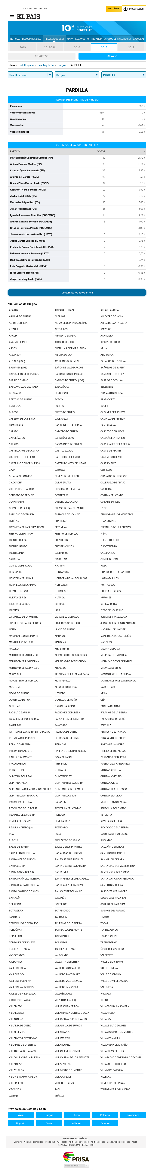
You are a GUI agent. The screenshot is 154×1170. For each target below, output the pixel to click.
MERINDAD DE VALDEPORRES (116, 661)
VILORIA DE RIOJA (64, 1083)
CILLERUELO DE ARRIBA (21, 489)
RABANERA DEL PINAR (21, 802)
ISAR (57, 610)
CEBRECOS (106, 469)
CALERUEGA (61, 418)
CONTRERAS (62, 495)
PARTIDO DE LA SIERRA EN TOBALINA (29, 731)
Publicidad (50, 1142)
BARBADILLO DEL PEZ (112, 374)
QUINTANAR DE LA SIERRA (69, 782)
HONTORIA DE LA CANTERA (115, 572)
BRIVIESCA (14, 406)
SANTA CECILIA (17, 865)
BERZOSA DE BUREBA (20, 399)
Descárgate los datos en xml (77, 292)
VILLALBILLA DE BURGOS (68, 1025)
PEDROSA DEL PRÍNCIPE (22, 738)
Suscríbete (113, 9)
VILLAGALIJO (16, 1019)
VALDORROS (16, 961)
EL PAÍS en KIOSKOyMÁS (69, 1145)
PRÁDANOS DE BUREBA (113, 757)
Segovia (20, 1123)
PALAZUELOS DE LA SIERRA (69, 719)
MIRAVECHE (15, 674)
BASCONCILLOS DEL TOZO (23, 386)
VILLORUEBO (16, 1083)
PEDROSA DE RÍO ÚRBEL (68, 738)
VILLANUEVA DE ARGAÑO (114, 1044)
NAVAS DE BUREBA (19, 693)
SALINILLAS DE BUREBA (22, 853)
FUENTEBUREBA (17, 540)
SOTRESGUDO (62, 910)
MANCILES (106, 642)
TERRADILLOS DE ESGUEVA (23, 923)
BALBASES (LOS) (18, 367)
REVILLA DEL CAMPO (20, 821)
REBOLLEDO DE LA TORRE (23, 808)
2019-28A (50, 47)
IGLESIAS (14, 610)
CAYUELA (60, 469)
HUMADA (60, 597)
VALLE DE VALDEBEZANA (68, 980)
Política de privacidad (79, 1142)
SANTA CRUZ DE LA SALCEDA (70, 865)
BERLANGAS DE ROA (111, 393)
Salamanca (133, 1114)
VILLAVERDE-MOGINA (112, 1070)
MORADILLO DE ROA (66, 687)
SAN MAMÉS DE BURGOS (22, 859)
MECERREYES (62, 648)
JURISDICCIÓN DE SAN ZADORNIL (118, 623)
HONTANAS (15, 572)
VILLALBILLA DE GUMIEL (113, 1025)
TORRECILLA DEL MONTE (68, 929)
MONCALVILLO (62, 680)
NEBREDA (60, 693)
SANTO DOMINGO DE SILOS (24, 891)
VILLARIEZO (15, 1064)
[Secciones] (12, 16)
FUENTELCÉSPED (109, 540)
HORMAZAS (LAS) (109, 578)
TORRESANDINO (109, 936)
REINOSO (60, 814)
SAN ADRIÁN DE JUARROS (69, 853)
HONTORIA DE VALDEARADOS (71, 578)
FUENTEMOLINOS (64, 546)
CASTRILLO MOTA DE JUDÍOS (70, 463)
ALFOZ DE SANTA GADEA (113, 322)
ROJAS (58, 834)
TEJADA (104, 917)
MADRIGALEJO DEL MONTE (23, 636)
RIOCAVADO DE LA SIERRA (114, 827)
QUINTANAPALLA (18, 782)
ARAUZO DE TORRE (110, 342)
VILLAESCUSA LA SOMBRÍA (115, 1006)
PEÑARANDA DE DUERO (113, 738)
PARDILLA (105, 725)
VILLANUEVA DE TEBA (112, 1051)
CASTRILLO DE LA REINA (22, 457)
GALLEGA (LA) (107, 552)
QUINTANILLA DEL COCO (113, 789)
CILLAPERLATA (63, 482)
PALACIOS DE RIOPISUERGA (24, 719)
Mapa (70, 39)
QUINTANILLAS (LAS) (66, 795)
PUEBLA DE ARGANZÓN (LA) (115, 763)
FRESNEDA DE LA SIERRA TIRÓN (26, 527)
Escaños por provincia (88, 39)
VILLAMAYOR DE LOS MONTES (116, 1032)
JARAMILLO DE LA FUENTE (23, 616)
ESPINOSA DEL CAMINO (67, 514)
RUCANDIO (106, 840)
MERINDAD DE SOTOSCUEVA (70, 661)
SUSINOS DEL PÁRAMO (112, 910)
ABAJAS (13, 310)
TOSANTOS (61, 942)
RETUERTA (106, 814)
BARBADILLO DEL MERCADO (70, 374)
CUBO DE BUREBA (110, 501)
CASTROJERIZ (108, 463)
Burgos (49, 1114)
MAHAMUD (60, 636)
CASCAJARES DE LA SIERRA (115, 444)
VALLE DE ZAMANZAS (66, 987)
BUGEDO (59, 406)
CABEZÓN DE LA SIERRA (22, 418)
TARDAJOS (61, 917)
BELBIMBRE (106, 386)
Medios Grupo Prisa (76, 1165)
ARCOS (13, 348)
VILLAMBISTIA (62, 1038)
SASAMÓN (60, 897)
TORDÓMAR (15, 929)
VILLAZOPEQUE (63, 1076)
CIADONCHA (15, 482)
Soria (49, 1123)
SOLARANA (15, 904)
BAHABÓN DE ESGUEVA (113, 361)
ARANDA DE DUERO (65, 335)
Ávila (20, 1114)
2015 (104, 47)
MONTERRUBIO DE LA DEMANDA (118, 680)
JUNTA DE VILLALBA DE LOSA (25, 623)
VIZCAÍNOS (15, 1089)
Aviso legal (62, 1142)
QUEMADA (60, 770)
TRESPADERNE (108, 942)
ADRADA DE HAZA (64, 310)
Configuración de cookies (118, 1142)
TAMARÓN (14, 917)
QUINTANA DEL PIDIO (20, 776)
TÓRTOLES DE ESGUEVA (22, 942)
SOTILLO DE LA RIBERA (112, 904)
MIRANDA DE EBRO (110, 667)
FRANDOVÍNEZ (108, 521)
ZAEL (57, 1089)
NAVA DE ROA (107, 687)
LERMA (13, 629)
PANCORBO (61, 725)
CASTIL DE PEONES (111, 450)
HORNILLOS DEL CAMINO (22, 584)
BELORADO (15, 393)
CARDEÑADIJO (17, 437)
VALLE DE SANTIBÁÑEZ (67, 974)
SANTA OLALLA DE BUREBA (24, 885)
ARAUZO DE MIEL (18, 342)
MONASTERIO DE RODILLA (23, 680)
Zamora (105, 1123)
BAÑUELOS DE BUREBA (112, 367)
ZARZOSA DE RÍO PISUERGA (115, 1089)
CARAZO (13, 431)
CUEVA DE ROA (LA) (19, 508)
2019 (23, 47)
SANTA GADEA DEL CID (21, 872)
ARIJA (103, 348)
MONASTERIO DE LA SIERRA (115, 674)
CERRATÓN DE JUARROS (113, 476)
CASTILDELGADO (64, 450)
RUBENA (13, 840)
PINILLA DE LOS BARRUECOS (70, 750)
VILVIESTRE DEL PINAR (112, 1083)
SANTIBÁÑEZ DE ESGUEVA (69, 885)
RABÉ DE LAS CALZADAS (113, 802)
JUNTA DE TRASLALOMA (113, 616)
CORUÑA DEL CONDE (111, 495)
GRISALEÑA (61, 559)
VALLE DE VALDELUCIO (21, 987)
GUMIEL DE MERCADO (20, 565)
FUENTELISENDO (18, 546)
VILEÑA (104, 1000)
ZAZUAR (13, 1095)
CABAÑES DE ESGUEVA (112, 412)
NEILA (103, 693)
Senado (112, 56)
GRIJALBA (14, 559)
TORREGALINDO (109, 929)
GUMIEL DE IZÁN (109, 559)
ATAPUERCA (106, 354)
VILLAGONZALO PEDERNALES (71, 1019)
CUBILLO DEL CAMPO (66, 501)
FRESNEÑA (61, 527)
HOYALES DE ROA (18, 591)
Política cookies (98, 1142)
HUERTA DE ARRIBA (111, 591)
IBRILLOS (60, 604)
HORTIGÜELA (107, 584)
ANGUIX (13, 335)
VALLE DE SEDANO (110, 974)
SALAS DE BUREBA (19, 846)
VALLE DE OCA (17, 974)
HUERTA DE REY (17, 597)
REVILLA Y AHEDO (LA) (21, 827)
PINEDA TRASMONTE (20, 750)
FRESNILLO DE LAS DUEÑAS (115, 527)
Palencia (105, 1114)
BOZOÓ (59, 399)
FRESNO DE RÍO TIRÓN (21, 533)
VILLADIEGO (15, 1006)
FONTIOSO (60, 521)
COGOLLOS (106, 489)
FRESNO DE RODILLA (66, 533)
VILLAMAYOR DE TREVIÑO (23, 1038)
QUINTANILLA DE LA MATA (69, 789)
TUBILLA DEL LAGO (65, 949)
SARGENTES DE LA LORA (113, 891)
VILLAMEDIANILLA (110, 1038)
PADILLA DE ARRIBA (19, 712)
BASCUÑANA (62, 386)
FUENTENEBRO (108, 546)
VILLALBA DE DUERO (20, 1025)
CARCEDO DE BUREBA (67, 431)
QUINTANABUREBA (110, 770)
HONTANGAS (62, 572)
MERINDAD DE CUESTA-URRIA (71, 655)
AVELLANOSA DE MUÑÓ (67, 361)
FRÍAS (103, 533)
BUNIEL (104, 406)
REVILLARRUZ (62, 821)
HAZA (103, 565)
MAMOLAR (60, 642)
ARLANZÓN (15, 354)
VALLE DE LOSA (17, 968)
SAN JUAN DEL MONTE (112, 853)
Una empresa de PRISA (76, 1156)
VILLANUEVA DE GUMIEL (68, 1051)
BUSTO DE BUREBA (65, 412)
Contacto (18, 1142)
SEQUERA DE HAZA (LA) (113, 897)
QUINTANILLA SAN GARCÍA (23, 795)
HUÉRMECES (61, 591)
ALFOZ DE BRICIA (18, 322)
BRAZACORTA (107, 399)
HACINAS (60, 565)
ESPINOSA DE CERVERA (22, 514)
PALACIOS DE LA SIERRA (113, 712)
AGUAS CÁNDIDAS (110, 310)
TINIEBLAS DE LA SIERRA (68, 923)
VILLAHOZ (105, 1019)
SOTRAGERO (16, 910)
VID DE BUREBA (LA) (20, 1000)
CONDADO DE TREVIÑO (21, 495)
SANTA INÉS (61, 872)
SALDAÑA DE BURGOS (112, 846)
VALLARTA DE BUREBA (67, 961)
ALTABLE (13, 329)
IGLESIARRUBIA (108, 604)
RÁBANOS (60, 802)
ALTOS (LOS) (61, 329)
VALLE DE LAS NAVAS (112, 961)
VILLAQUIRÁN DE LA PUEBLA (24, 1057)
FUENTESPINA (16, 552)
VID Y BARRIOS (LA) (65, 1000)
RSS (91, 1145)
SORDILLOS (61, 904)
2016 (77, 47)
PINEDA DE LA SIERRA (112, 744)
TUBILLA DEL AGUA (19, 949)
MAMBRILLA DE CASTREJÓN (115, 636)
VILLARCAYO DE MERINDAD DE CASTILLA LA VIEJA (121, 1057)
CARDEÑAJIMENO (64, 437)
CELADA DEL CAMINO (20, 476)
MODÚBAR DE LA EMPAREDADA (72, 674)
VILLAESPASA (16, 1012)
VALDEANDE (61, 955)
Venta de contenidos (33, 1142)
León (77, 1114)
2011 (131, 47)
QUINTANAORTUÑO (111, 776)
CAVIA (12, 469)
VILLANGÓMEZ (62, 1044)
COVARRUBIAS (17, 501)
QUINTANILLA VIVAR (111, 795)
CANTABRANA (108, 425)
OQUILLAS (14, 706)
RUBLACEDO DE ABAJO (67, 840)
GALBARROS (61, 552)
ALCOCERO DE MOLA (111, 316)
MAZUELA (14, 648)
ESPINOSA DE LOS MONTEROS (117, 514)
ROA (11, 834)
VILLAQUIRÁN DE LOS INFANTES (72, 1057)
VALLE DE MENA (109, 968)
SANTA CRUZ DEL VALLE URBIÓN (118, 865)
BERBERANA (61, 393)
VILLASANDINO (63, 1064)
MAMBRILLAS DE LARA (21, 642)
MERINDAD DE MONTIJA (113, 655)
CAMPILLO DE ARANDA (112, 418)
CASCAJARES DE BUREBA (68, 444)
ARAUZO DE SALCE (65, 342)
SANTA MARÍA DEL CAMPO (114, 872)
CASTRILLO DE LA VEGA (67, 457)
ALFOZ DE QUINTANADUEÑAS (71, 322)
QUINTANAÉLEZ (63, 776)
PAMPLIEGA (15, 725)
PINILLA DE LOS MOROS (113, 750)
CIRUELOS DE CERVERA (67, 489)
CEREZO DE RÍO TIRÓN (67, 476)
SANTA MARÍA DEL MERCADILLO (72, 878)
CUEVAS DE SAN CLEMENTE (70, 508)
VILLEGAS (105, 1076)
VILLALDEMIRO (17, 1032)
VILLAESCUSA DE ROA (67, 1006)
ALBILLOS (60, 316)
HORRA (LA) (61, 584)
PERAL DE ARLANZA (20, 744)
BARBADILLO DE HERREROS (24, 374)
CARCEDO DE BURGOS (112, 431)
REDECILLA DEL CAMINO (68, 808)
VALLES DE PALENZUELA (22, 993)
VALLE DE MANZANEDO (67, 968)
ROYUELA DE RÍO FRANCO (114, 834)
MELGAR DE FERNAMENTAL (23, 655)
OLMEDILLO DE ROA (19, 699)
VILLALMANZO (62, 1032)
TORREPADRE (62, 936)
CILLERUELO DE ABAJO (112, 482)
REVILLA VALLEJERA (111, 821)
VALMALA (105, 993)
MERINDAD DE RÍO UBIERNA (24, 661)
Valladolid (77, 1123)
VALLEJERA (106, 987)
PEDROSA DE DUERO (66, 731)
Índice (85, 1145)
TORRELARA (15, 936)
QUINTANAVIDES (109, 782)
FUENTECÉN (61, 540)
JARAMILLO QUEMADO (67, 616)
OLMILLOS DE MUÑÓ (66, 699)
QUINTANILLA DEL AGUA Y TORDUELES (30, 789)
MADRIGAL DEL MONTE (112, 629)
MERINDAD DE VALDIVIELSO (24, 667)
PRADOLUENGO (17, 763)
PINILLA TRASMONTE (20, 757)
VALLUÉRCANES (63, 993)
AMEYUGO (105, 329)
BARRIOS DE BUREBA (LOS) (69, 380)
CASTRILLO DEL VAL (111, 457)
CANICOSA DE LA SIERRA (68, 425)
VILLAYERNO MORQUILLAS (23, 1076)
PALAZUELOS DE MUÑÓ (112, 719)
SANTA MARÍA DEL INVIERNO (24, 878)
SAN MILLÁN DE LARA (112, 859)
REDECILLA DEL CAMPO (113, 808)
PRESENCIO (61, 763)
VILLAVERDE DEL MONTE (68, 1070)
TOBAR (104, 923)
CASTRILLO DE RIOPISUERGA (24, 463)
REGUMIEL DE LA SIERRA (22, 814)
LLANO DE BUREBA (65, 629)
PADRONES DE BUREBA (67, 712)
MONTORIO (15, 687)
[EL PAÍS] (29, 16)
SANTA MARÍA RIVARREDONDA (117, 878)
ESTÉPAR (14, 521)
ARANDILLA (106, 335)
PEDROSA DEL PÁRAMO (113, 731)
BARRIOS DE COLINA (111, 380)
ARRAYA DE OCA (63, 354)
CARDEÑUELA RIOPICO (112, 437)
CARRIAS (14, 444)
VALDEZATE (106, 955)
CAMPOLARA (16, 425)
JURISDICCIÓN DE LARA (67, 623)
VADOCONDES (17, 955)
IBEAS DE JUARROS (19, 604)
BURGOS (13, 412)
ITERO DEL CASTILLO (111, 610)
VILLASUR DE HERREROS (113, 1064)
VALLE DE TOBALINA (20, 980)
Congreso (41, 56)
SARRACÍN (14, 897)
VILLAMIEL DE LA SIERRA (22, 1044)
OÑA (102, 699)
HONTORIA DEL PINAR (21, 578)
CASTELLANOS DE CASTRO (24, 450)
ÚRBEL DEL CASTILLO (112, 949)
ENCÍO (103, 508)
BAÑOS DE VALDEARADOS (69, 367)
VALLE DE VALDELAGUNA (114, 980)
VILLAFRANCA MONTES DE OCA (72, 1012)
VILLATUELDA (16, 1070)
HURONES (105, 597)
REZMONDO (61, 827)
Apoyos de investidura (117, 39)
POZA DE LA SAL (64, 757)
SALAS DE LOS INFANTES (68, 846)
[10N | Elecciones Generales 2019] (77, 28)
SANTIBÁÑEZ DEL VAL (112, 885)
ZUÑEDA (59, 1095)
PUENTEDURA (16, 770)
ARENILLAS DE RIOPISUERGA (70, 348)
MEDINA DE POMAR (110, 648)
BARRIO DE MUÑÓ (18, 380)
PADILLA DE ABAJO (110, 706)
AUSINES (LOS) (17, 361)
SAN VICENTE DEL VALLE (68, 891)
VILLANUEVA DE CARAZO (22, 1051)
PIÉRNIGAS (60, 744)
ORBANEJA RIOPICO (65, 706)
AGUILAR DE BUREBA (20, 316)
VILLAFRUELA (107, 1012)
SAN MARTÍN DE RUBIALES (69, 859)
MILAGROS (60, 667)
